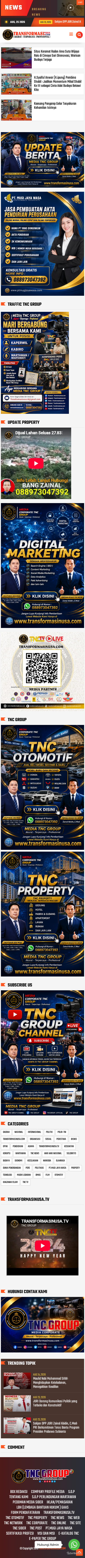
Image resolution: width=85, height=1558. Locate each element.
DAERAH (6, 1132)
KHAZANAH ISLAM (10, 1182)
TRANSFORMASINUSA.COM (14, 1139)
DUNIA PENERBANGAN (12, 1168)
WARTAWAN (20, 1153)
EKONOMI (18, 1161)
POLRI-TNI (62, 1132)
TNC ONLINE (58, 1523)
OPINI (5, 1146)
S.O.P (71, 1492)
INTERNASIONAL (34, 1132)
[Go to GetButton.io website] (74, 1553)
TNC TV (25, 1182)
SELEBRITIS (71, 1153)
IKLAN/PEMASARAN (60, 1502)
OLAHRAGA (60, 1161)
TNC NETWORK (13, 1523)
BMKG (38, 1175)
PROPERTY (75, 1168)
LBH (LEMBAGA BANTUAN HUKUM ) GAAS (42, 1507)
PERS (28, 1168)
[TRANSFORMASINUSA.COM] (42, 1482)
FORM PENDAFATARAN (25, 1512)
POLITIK (49, 1132)
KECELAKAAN (32, 1161)
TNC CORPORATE (37, 1523)
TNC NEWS (35, 1153)
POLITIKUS (39, 1168)
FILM (48, 1175)
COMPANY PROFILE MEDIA (48, 1492)
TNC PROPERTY (37, 1518)
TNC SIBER (19, 1528)
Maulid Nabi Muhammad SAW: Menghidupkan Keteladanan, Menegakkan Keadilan (50, 1383)
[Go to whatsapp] (74, 1544)
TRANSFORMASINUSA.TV (49, 1146)
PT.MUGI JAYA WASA (57, 1168)
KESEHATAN (69, 1146)
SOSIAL (48, 1139)
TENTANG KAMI (18, 1497)
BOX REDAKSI (18, 1492)
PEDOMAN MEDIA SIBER (28, 1502)
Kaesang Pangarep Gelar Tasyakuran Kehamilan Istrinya (55, 106)
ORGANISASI (35, 1139)
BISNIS (74, 1139)
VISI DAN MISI (46, 1533)
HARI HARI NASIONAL (53, 1153)
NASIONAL (19, 1132)
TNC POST (36, 1528)
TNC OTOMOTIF (15, 1518)
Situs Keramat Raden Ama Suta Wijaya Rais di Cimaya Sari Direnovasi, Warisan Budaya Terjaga (57, 56)
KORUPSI (6, 1153)
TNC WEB (74, 1518)
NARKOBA (47, 1161)
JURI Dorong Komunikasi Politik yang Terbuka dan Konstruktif (55, 1403)
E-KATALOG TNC (68, 1533)
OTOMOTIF (59, 1175)
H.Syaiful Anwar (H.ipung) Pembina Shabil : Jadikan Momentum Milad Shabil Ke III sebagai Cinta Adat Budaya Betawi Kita (57, 84)
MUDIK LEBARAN (24, 1175)
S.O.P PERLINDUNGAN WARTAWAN (54, 1497)
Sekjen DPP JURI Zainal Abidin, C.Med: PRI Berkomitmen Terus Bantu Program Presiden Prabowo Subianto (56, 1428)
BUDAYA (6, 1161)
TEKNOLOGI (7, 1175)
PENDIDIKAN (18, 1146)
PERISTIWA (61, 1139)
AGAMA (31, 1146)
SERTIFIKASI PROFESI (20, 1533)
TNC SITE (75, 1523)
